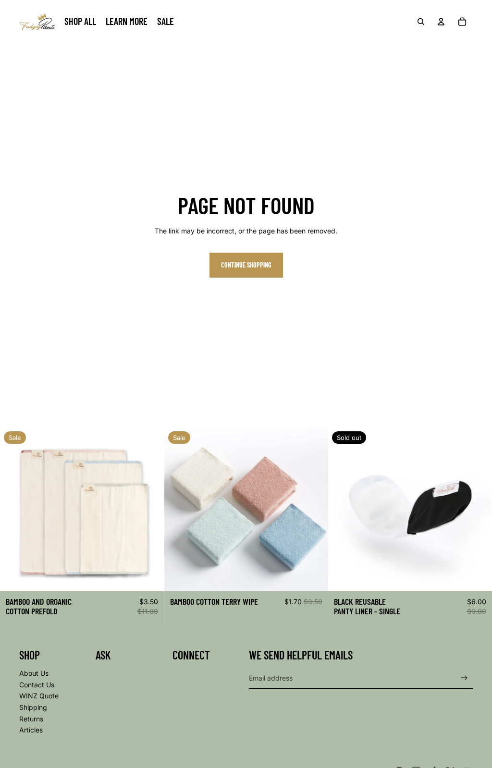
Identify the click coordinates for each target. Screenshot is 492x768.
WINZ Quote (39, 696)
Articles (31, 730)
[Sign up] (464, 678)
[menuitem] (80, 21)
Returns (31, 719)
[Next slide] (149, 509)
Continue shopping (246, 265)
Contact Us (36, 685)
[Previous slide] (14, 509)
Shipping (33, 707)
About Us (34, 673)
